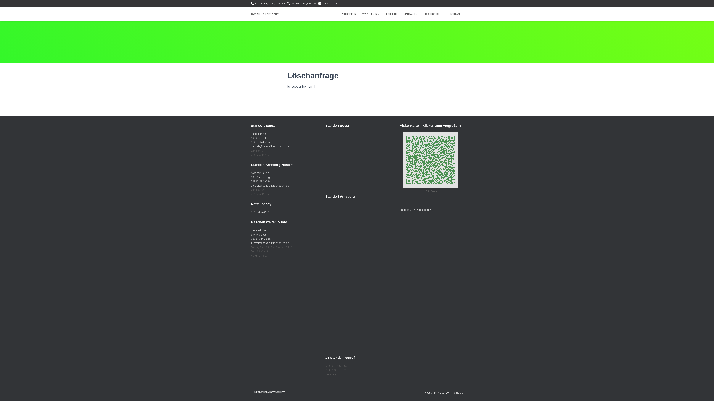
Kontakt (455, 14)
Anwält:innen (369, 14)
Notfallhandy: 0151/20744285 (270, 3)
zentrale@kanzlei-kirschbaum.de (270, 146)
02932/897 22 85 (261, 181)
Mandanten (411, 14)
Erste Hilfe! (391, 14)
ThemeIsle (457, 392)
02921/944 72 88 (261, 142)
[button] (378, 14)
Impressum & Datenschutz (415, 209)
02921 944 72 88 (261, 238)
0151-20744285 (260, 212)
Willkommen (349, 14)
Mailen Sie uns (330, 3)
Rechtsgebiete (434, 14)
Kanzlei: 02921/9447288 (304, 3)
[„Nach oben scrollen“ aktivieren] (706, 393)
